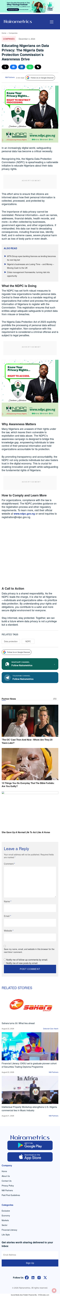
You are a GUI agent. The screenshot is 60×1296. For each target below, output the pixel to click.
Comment (9, 863)
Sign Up (30, 1263)
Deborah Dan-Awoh (50, 1028)
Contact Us (6, 1180)
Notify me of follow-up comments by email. (27, 959)
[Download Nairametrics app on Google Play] (30, 1145)
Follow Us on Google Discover (42, 77)
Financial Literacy (9, 1229)
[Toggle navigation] (51, 22)
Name (7, 901)
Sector (4, 1225)
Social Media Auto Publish (19, 1295)
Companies (13, 33)
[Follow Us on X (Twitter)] (45, 1277)
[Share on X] (5, 67)
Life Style (6, 1234)
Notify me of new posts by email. (22, 963)
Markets (5, 1220)
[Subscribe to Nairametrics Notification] (54, 1290)
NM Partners (10, 77)
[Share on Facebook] (13, 67)
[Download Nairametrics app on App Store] (30, 1157)
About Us (6, 1176)
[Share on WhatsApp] (29, 67)
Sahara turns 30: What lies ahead (18, 1023)
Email (7, 916)
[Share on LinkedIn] (21, 67)
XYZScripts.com (43, 1295)
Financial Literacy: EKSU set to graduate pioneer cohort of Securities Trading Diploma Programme (29, 1065)
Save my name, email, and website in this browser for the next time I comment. (29, 950)
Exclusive (6, 1210)
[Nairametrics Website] (18, 21)
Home (4, 33)
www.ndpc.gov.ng (24, 513)
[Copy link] (38, 67)
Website (8, 930)
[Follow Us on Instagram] (39, 1277)
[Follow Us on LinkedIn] (33, 1277)
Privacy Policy (8, 1185)
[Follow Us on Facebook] (27, 1277)
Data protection (11, 641)
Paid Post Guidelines (11, 1195)
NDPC (28, 641)
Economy (6, 1215)
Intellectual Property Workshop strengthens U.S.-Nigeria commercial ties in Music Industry (29, 1108)
